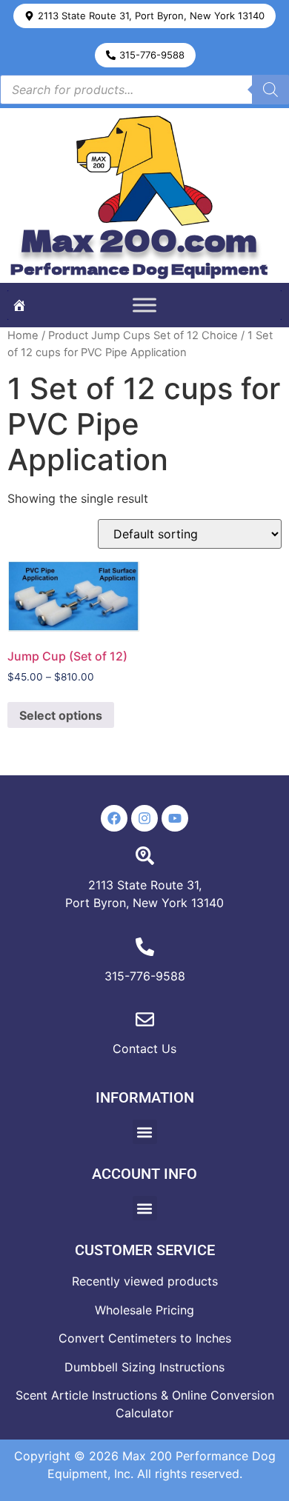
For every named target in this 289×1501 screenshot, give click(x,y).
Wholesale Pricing (144, 1310)
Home (23, 335)
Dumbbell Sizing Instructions (144, 1367)
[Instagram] (144, 818)
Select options (60, 715)
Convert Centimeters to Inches (145, 1338)
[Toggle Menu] (144, 305)
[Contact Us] (145, 1019)
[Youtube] (175, 818)
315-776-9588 (144, 976)
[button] (144, 16)
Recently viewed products (145, 1281)
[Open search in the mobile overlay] (144, 89)
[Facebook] (114, 818)
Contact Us (144, 1048)
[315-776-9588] (145, 946)
